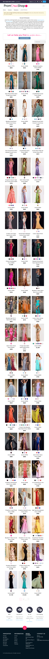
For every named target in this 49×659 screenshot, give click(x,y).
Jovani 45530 (37, 179)
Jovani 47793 (24, 93)
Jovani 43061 (11, 290)
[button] (44, 1)
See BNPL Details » (9, 619)
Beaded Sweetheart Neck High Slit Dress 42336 (38, 263)
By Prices (5, 642)
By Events (5, 640)
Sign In (31, 1)
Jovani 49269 (24, 66)
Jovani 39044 (24, 593)
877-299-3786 (40, 636)
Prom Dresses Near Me (30, 637)
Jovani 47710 (11, 66)
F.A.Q (15, 637)
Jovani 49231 (38, 207)
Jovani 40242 (37, 401)
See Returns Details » (19, 619)
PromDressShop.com (8, 653)
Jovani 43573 (11, 427)
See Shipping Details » (40, 619)
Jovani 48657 (11, 207)
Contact (15, 635)
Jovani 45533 (24, 207)
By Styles (5, 643)
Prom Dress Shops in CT (30, 640)
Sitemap (4, 635)
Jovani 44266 (24, 482)
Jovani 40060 (24, 401)
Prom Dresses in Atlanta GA (29, 643)
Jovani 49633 (37, 375)
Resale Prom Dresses (30, 648)
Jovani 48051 (37, 345)
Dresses (10, 10)
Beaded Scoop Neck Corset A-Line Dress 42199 (38, 123)
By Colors (5, 637)
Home (4, 10)
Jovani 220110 (37, 565)
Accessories (5, 645)
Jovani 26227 (11, 593)
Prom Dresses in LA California (30, 646)
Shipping (16, 643)
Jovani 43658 (37, 427)
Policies (15, 639)
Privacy (15, 640)
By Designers (5, 639)
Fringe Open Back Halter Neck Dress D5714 (24, 347)
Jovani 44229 (24, 318)
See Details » (17, 1)
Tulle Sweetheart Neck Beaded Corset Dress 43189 (11, 152)
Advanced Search (24, 38)
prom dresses (9, 21)
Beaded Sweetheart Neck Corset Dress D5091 (11, 123)
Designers (16, 10)
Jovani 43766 (24, 454)
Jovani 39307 (37, 593)
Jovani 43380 (24, 290)
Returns (16, 642)
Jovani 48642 (24, 375)
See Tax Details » (30, 621)
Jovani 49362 (24, 121)
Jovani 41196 (24, 261)
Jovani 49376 (11, 375)
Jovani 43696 (11, 454)
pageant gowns (40, 20)
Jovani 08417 (11, 401)
